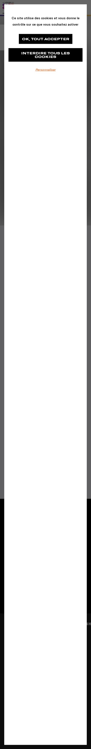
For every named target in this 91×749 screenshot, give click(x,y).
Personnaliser (45, 69)
